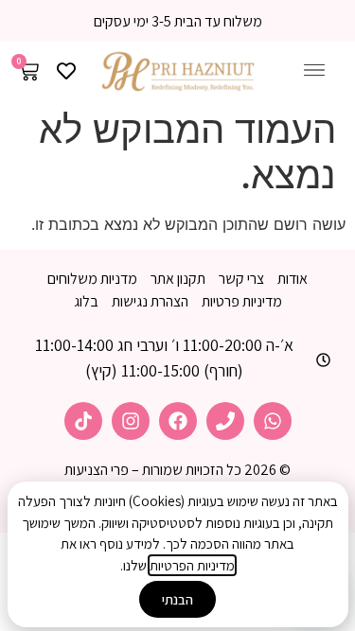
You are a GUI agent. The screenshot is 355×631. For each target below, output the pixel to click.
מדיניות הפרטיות (192, 565)
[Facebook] (178, 421)
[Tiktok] (83, 421)
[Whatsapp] (273, 421)
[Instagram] (131, 421)
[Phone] (225, 421)
